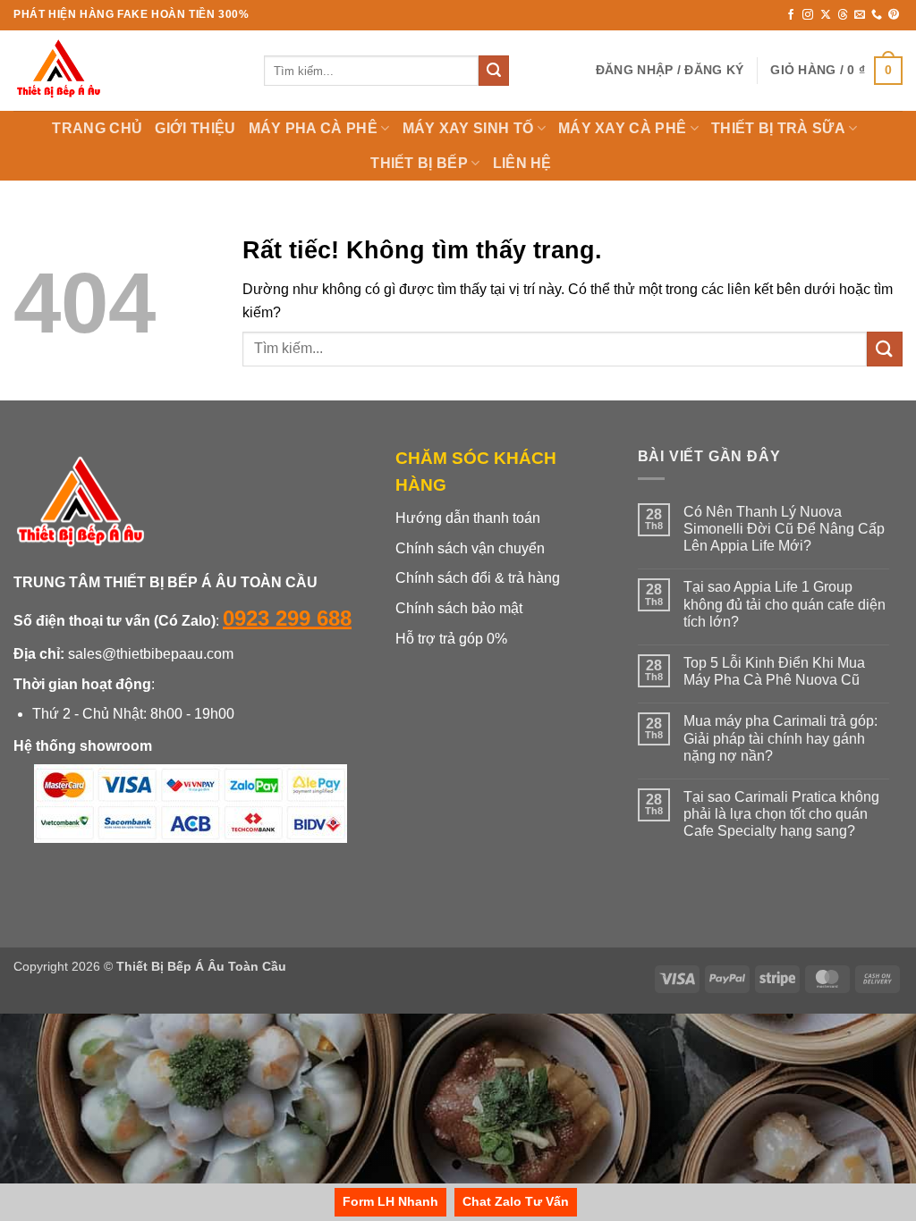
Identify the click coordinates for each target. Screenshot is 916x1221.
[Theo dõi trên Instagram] (807, 15)
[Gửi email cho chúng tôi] (859, 15)
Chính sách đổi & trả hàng (477, 577)
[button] (669, 70)
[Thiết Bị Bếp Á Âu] (125, 70)
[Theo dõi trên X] (825, 15)
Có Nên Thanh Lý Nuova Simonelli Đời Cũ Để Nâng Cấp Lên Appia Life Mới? (784, 528)
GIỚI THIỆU (195, 128)
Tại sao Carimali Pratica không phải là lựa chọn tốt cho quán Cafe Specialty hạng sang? (781, 813)
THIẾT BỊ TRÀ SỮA (778, 128)
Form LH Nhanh (390, 1201)
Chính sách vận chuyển (470, 548)
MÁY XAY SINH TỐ (468, 128)
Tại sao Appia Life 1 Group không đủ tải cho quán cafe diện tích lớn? (784, 603)
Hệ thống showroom (82, 746)
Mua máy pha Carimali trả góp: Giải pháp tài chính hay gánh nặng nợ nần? (780, 737)
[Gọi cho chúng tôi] (876, 15)
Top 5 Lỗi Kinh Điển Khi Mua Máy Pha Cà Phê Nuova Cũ (774, 671)
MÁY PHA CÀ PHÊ (313, 128)
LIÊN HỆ (522, 163)
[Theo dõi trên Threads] (842, 15)
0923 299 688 (287, 618)
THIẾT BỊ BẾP (419, 163)
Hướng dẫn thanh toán (467, 518)
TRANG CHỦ (97, 128)
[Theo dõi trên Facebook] (790, 15)
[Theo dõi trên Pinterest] (893, 15)
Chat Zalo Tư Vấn (515, 1201)
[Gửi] (494, 70)
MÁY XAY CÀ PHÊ (622, 128)
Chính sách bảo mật (458, 608)
